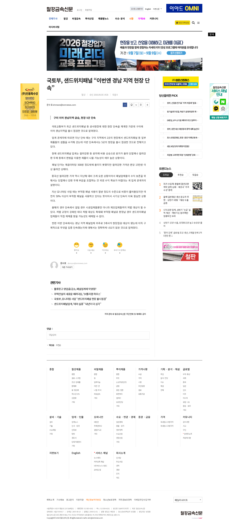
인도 (184, 390)
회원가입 (88, 10)
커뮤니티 (154, 18)
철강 (66, 18)
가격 (140, 378)
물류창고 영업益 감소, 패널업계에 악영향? (75, 289)
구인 (184, 430)
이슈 (162, 382)
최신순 (51, 345)
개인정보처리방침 (93, 499)
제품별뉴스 (103, 18)
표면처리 (119, 394)
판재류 (74, 386)
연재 (162, 390)
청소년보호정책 (109, 499)
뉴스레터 (97, 458)
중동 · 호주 (187, 406)
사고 (184, 426)
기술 (51, 426)
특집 (162, 374)
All (70, 518)
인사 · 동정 (76, 426)
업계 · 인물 (78, 417)
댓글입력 (52, 334)
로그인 (79, 10)
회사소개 (120, 453)
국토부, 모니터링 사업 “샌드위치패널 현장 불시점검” (80, 299)
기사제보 (60, 499)
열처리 (118, 398)
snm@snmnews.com (95, 518)
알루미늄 (97, 382)
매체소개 (50, 499)
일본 (184, 386)
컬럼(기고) (97, 430)
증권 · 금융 (144, 417)
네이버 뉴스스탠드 (100, 466)
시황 (131, 18)
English (148, 9)
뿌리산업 (89, 18)
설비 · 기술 (55, 417)
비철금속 (76, 18)
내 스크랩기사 (138, 9)
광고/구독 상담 (184, 22)
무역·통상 (186, 374)
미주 (184, 394)
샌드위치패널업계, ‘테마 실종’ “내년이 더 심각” (77, 304)
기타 (73, 402)
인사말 (118, 458)
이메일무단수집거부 (142, 499)
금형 (117, 386)
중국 (184, 382)
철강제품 (76, 369)
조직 (117, 474)
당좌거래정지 (76, 442)
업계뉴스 (75, 422)
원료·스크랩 (76, 378)
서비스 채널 (102, 453)
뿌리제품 (120, 369)
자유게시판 (187, 438)
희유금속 (97, 394)
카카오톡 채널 (99, 462)
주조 (117, 378)
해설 (162, 386)
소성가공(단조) (121, 382)
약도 (117, 478)
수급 (140, 374)
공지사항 (186, 422)
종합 (51, 369)
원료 (140, 390)
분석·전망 (164, 378)
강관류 (74, 398)
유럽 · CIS (186, 402)
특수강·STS (76, 394)
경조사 (74, 438)
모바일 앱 (97, 470)
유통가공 (141, 394)
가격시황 (143, 369)
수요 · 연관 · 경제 (125, 417)
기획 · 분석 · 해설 (170, 369)
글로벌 (186, 369)
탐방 (73, 434)
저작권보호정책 (125, 499)
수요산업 (119, 434)
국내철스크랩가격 (167, 422)
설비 (51, 422)
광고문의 (70, 499)
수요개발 (52, 430)
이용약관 (80, 499)
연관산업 (119, 438)
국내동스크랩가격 (167, 426)
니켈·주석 (97, 390)
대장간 (96, 422)
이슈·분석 (120, 18)
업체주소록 (188, 434)
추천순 (58, 345)
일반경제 (119, 422)
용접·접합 (119, 390)
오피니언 (98, 417)
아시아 (185, 398)
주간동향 (141, 386)
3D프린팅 (119, 402)
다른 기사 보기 (67, 267)
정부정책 (119, 430)
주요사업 (119, 462)
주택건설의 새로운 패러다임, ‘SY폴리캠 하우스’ (77, 294)
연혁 (117, 466)
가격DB (141, 18)
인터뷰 (74, 430)
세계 (184, 378)
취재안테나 (98, 426)
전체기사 (53, 18)
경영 (117, 470)
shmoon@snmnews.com (77, 263)
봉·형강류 (75, 390)
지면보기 (54, 453)
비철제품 (98, 369)
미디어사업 (54, 27)
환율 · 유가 (120, 426)
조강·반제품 (76, 382)
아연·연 (97, 386)
